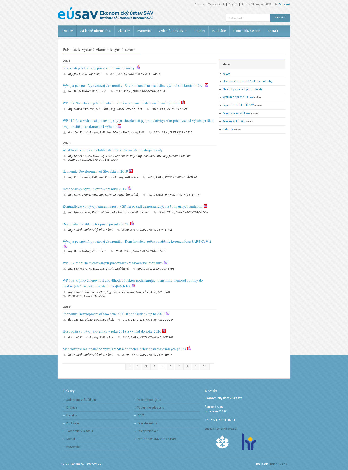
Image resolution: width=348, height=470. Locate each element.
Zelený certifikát (147, 431)
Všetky (227, 73)
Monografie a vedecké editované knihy (247, 81)
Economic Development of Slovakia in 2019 (95, 171)
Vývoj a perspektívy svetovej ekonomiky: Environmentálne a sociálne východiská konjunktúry (133, 85)
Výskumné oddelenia (150, 407)
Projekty (199, 30)
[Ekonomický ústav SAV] (105, 13)
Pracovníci (144, 30)
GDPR (141, 415)
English (232, 4)
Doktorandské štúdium (81, 400)
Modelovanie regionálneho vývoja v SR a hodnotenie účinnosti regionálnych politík (124, 348)
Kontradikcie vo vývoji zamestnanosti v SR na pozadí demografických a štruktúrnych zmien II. (133, 206)
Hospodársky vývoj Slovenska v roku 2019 (94, 188)
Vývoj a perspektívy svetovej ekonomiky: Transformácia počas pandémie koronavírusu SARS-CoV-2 (137, 241)
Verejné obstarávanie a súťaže (156, 439)
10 (204, 366)
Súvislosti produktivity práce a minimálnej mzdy (99, 67)
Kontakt (273, 30)
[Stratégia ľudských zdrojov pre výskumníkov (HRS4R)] (248, 441)
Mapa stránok (216, 4)
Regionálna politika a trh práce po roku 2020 (96, 223)
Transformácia (147, 423)
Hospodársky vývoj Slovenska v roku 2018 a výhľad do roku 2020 (112, 331)
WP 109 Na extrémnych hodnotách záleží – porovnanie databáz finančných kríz (121, 102)
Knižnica (71, 407)
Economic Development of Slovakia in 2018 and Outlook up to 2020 (114, 313)
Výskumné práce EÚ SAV (238, 97)
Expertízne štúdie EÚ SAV (238, 105)
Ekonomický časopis (246, 30)
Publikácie (219, 30)
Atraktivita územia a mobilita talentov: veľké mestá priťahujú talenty (113, 149)
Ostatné (228, 129)
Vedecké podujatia (172, 30)
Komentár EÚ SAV (234, 121)
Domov (199, 4)
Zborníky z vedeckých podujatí (242, 89)
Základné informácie (95, 30)
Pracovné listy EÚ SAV (236, 113)
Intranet (284, 4)
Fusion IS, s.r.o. (278, 463)
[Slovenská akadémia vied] (222, 441)
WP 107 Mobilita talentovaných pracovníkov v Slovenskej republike (113, 262)
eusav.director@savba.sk (221, 428)
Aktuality (124, 30)
